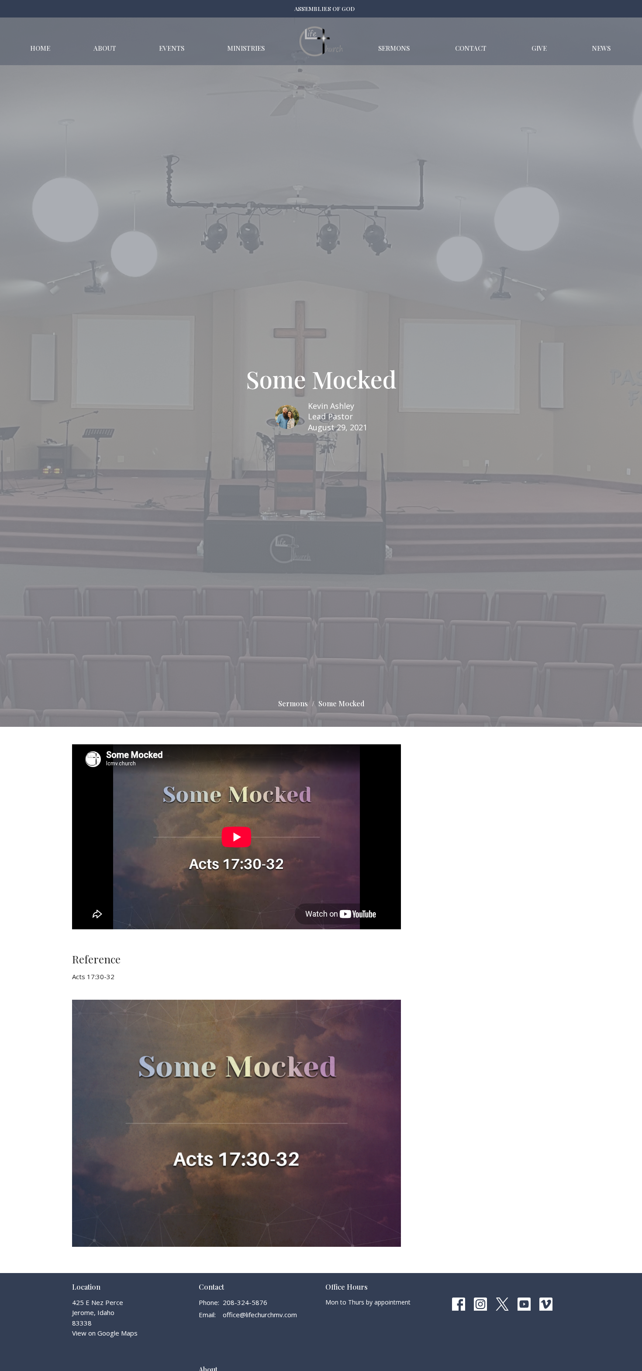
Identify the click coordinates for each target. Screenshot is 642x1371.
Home (40, 48)
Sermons (394, 48)
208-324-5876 (245, 1302)
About (104, 48)
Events (171, 48)
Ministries (246, 48)
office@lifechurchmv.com (260, 1314)
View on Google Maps (105, 1333)
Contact (471, 48)
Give (539, 48)
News (601, 48)
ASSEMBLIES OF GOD (324, 8)
